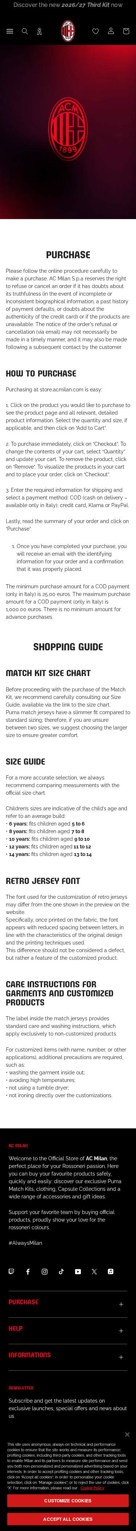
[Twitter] (94, 1271)
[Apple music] (111, 1271)
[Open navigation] (10, 31)
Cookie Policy (92, 1488)
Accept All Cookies (67, 1519)
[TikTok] (61, 1271)
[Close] (127, 1434)
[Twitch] (11, 1271)
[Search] (25, 31)
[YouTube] (78, 1271)
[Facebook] (28, 1271)
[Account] (111, 31)
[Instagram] (45, 1271)
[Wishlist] (95, 31)
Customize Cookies (67, 1500)
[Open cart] (126, 31)
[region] (68, 1477)
